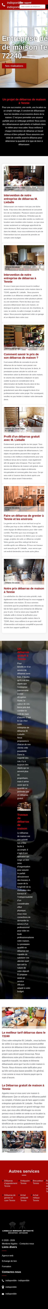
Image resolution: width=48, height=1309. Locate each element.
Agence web (7, 1256)
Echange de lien (9, 1261)
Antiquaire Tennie (25, 1182)
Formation (6, 1266)
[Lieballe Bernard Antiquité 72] (18, 1227)
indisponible (11, 1280)
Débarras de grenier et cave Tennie (9, 1198)
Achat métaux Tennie (36, 1198)
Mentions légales (9, 1244)
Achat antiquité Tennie (24, 1198)
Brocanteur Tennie (38, 1182)
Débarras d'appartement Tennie (10, 1183)
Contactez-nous (27, 1244)
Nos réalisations (14, 65)
